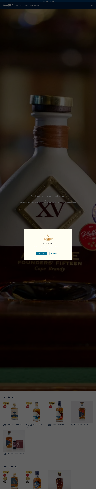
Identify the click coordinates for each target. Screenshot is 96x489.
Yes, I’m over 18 (41, 253)
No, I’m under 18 (55, 253)
